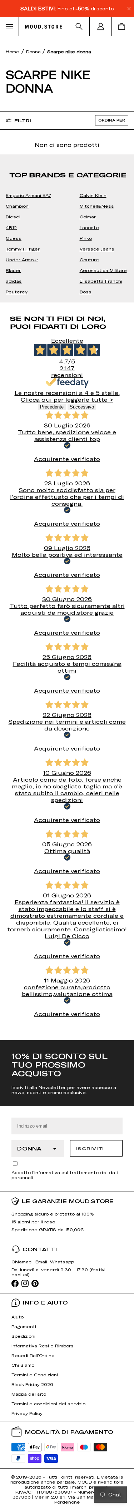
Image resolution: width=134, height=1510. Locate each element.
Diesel (13, 216)
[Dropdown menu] (9, 26)
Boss (85, 291)
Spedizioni (23, 1335)
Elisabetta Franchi (101, 280)
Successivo (82, 407)
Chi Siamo (22, 1364)
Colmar (88, 216)
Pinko (86, 238)
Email (41, 1261)
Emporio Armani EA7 (28, 195)
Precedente (52, 407)
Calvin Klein (93, 195)
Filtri (22, 120)
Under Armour (22, 259)
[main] (67, 538)
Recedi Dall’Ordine (33, 1355)
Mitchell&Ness (97, 205)
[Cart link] (123, 26)
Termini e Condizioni (34, 1374)
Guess (13, 238)
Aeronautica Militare (103, 270)
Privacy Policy (27, 1413)
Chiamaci (22, 1261)
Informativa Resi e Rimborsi (43, 1345)
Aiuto (17, 1316)
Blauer (13, 270)
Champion (17, 205)
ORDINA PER (111, 120)
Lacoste (89, 227)
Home (12, 51)
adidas (14, 280)
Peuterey (17, 291)
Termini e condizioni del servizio (48, 1403)
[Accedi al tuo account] (101, 26)
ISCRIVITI (90, 1148)
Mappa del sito (28, 1393)
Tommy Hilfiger (23, 248)
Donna (34, 51)
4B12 (11, 227)
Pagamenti (23, 1326)
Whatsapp (62, 1261)
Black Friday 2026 (32, 1384)
